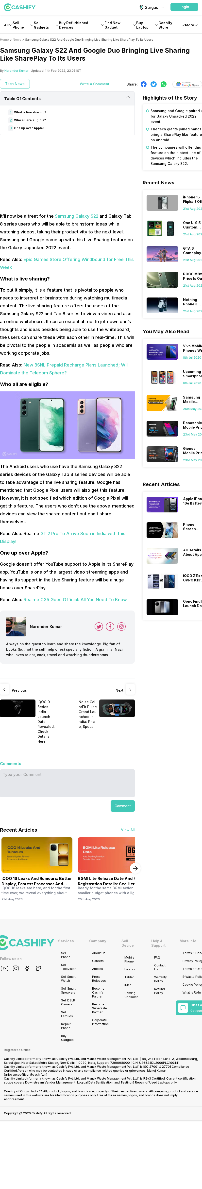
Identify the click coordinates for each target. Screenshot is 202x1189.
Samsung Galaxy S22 (76, 216)
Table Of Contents (22, 98)
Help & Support (158, 943)
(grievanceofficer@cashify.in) (25, 1074)
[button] (184, 7)
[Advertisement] (67, 173)
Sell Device (127, 943)
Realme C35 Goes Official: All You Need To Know (75, 599)
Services (66, 941)
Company (97, 941)
